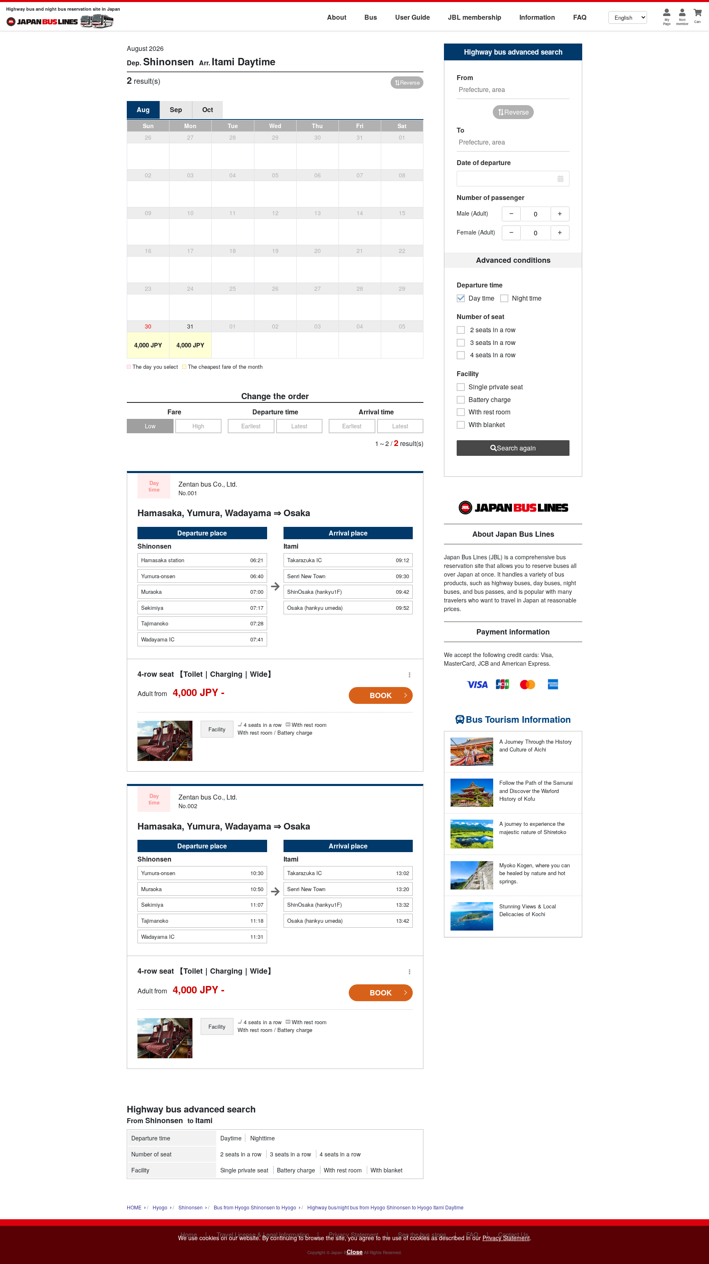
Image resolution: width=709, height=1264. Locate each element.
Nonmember (682, 21)
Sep (176, 109)
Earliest (251, 426)
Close (355, 1252)
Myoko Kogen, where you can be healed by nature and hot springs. (534, 873)
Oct (207, 109)
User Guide (412, 17)
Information (537, 17)
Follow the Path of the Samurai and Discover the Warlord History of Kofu (536, 790)
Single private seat (244, 1170)
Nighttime (262, 1138)
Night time (527, 298)
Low (150, 426)
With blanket (387, 1170)
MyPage (666, 21)
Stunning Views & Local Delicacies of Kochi (527, 910)
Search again (516, 448)
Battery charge (296, 1170)
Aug (143, 109)
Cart (697, 21)
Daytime (231, 1138)
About (336, 17)
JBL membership (474, 17)
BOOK (381, 695)
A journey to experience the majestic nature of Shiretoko (532, 828)
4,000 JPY (148, 344)
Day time (481, 298)
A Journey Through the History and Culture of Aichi (535, 746)
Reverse (410, 82)
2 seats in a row (240, 1154)
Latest (299, 426)
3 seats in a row (290, 1154)
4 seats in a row (340, 1154)
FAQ (579, 17)
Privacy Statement (506, 1238)
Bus (370, 17)
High (198, 426)
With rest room (343, 1170)
